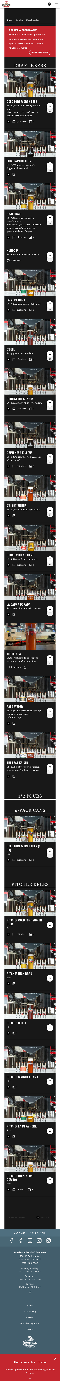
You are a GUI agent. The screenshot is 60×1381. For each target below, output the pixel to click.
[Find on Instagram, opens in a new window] (30, 1241)
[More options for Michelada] (50, 658)
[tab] (9, 20)
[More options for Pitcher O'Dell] (50, 1027)
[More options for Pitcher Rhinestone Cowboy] (50, 1180)
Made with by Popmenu (24, 1233)
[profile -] (49, 4)
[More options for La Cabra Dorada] (50, 609)
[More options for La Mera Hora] (50, 304)
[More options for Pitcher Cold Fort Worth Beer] (50, 925)
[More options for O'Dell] (50, 354)
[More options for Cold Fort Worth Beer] (50, 106)
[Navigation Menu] (56, 4)
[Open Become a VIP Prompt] (30, 1378)
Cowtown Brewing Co (30, 1341)
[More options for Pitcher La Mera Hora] (50, 1131)
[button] (30, 99)
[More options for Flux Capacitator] (50, 165)
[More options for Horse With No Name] (50, 559)
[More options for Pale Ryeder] (50, 711)
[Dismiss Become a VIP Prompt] (55, 1358)
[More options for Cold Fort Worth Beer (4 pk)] (50, 851)
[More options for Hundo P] (50, 255)
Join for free (40, 52)
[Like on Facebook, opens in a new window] (11, 1241)
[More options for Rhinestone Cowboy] (50, 403)
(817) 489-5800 (30, 1263)
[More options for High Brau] (50, 218)
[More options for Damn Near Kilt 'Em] (50, 457)
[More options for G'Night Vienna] (50, 510)
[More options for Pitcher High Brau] (50, 978)
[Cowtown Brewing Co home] (14, 4)
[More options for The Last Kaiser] (50, 767)
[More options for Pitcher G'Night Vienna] (50, 1081)
